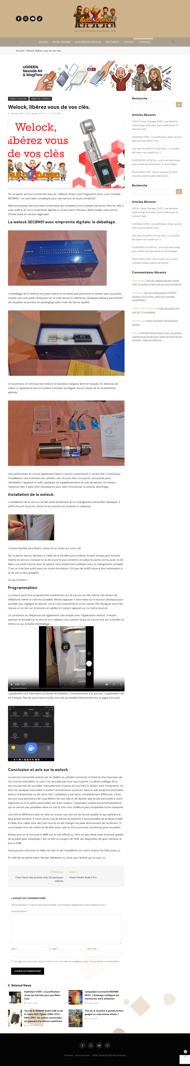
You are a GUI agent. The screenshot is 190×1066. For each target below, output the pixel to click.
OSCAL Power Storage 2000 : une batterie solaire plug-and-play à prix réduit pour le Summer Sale (155, 125)
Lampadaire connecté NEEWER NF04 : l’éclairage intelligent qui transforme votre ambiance (102, 995)
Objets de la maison (40, 98)
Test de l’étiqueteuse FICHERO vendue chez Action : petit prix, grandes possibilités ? (154, 296)
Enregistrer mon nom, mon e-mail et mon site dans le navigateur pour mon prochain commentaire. (67, 961)
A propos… (145, 42)
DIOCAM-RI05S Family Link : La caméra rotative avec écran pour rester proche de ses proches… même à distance (157, 336)
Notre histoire (62, 42)
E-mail (53, 948)
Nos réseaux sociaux (88, 42)
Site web (92, 948)
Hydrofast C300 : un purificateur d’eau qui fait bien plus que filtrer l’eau (42, 995)
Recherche (139, 98)
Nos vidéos (112, 42)
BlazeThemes (119, 1055)
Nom (14, 948)
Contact (130, 40)
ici (118, 850)
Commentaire (19, 911)
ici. (72, 834)
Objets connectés (18, 98)
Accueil (43, 42)
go (179, 104)
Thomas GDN (17, 113)
